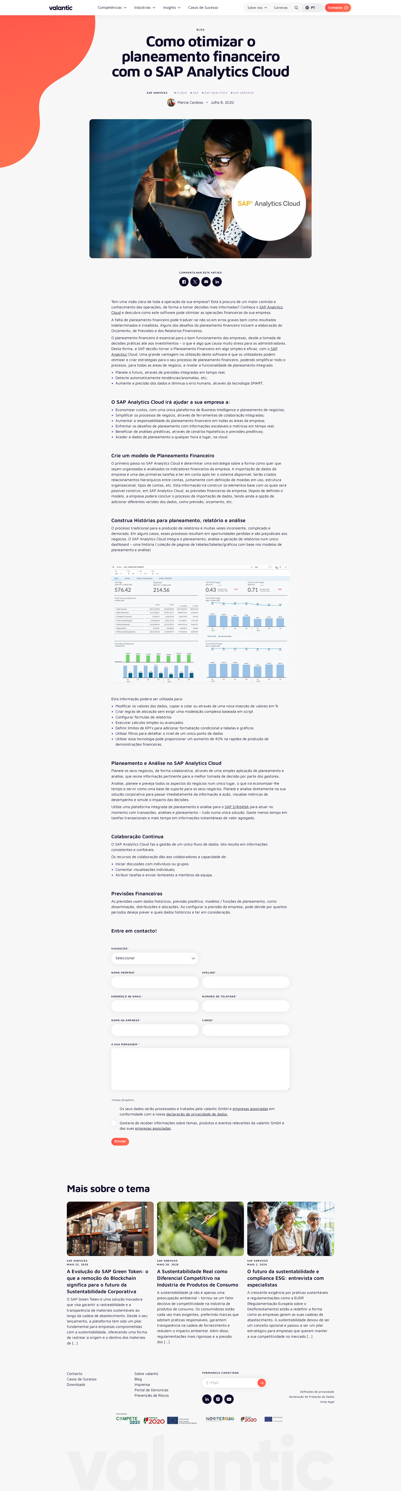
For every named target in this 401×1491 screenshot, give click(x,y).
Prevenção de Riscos (152, 1395)
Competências (110, 7)
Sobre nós (254, 7)
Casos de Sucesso (203, 7)
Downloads (76, 1384)
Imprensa (142, 1384)
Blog (138, 1379)
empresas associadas (250, 1108)
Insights (169, 7)
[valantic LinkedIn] (217, 281)
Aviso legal (327, 1401)
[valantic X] (195, 281)
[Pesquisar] (296, 7)
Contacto (335, 7)
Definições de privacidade (317, 1391)
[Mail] (206, 281)
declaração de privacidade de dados (196, 1114)
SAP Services (157, 92)
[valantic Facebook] (184, 281)
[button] (312, 8)
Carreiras (281, 7)
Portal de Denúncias (151, 1390)
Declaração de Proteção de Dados (311, 1396)
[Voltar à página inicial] (60, 7)
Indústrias (142, 7)
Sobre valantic (147, 1373)
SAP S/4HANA (237, 807)
